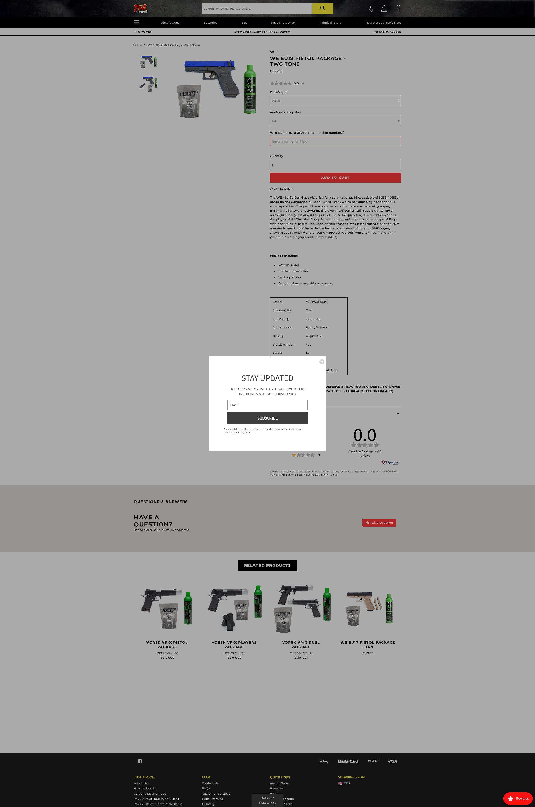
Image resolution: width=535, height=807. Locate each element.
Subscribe (267, 418)
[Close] (321, 361)
